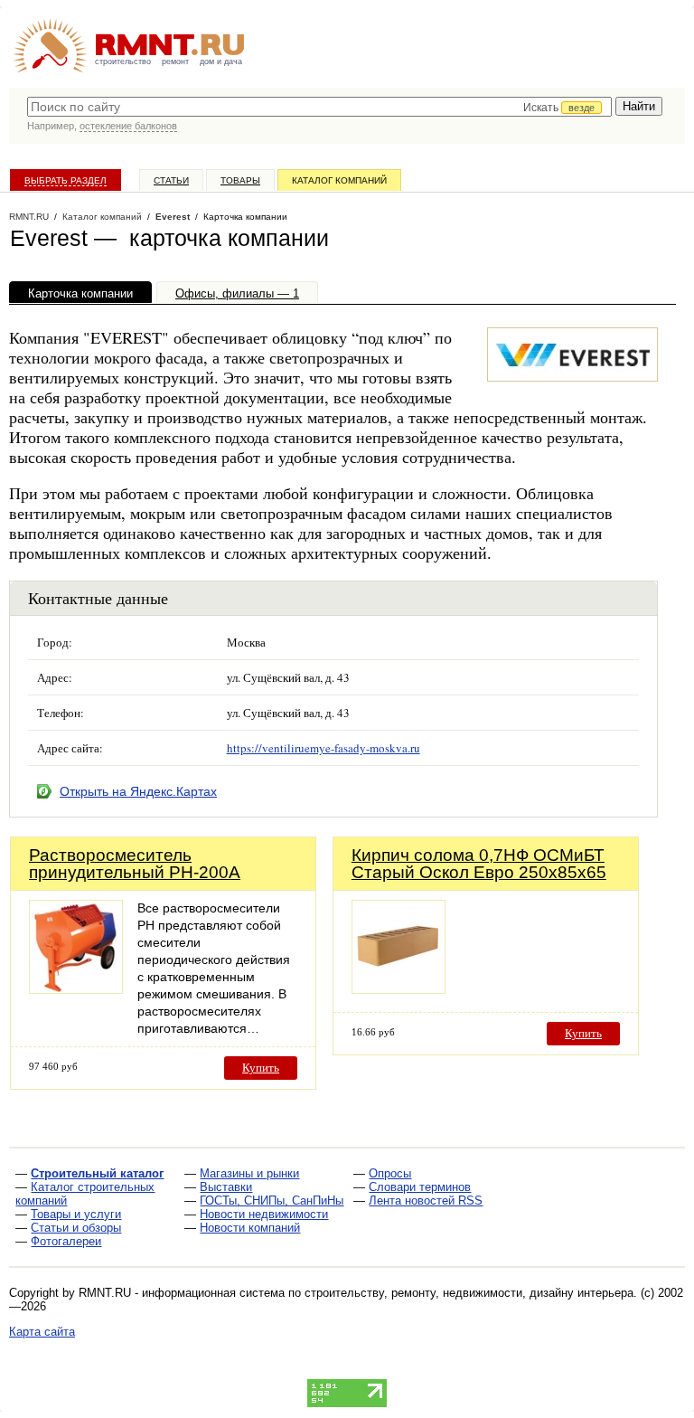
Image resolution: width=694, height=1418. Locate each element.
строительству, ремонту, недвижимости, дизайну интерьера (469, 1293)
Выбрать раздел (65, 180)
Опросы (390, 1173)
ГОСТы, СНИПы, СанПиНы (271, 1200)
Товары (240, 180)
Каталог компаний (339, 180)
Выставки (226, 1187)
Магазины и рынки (249, 1173)
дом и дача (221, 61)
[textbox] (319, 107)
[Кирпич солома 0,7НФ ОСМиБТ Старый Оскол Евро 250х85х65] (398, 989)
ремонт (175, 61)
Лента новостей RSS (426, 1200)
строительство (123, 61)
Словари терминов (420, 1187)
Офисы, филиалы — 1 (237, 293)
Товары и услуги (76, 1214)
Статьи (171, 180)
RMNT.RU (29, 217)
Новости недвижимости (264, 1214)
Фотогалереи (66, 1241)
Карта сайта (42, 1331)
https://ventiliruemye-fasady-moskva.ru (323, 748)
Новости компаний (250, 1227)
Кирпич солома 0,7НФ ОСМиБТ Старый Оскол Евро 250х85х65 (479, 864)
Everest (172, 217)
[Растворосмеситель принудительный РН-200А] (76, 989)
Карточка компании (80, 293)
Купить (260, 1067)
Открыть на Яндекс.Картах (138, 791)
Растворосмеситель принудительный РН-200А (134, 864)
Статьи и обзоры (76, 1227)
